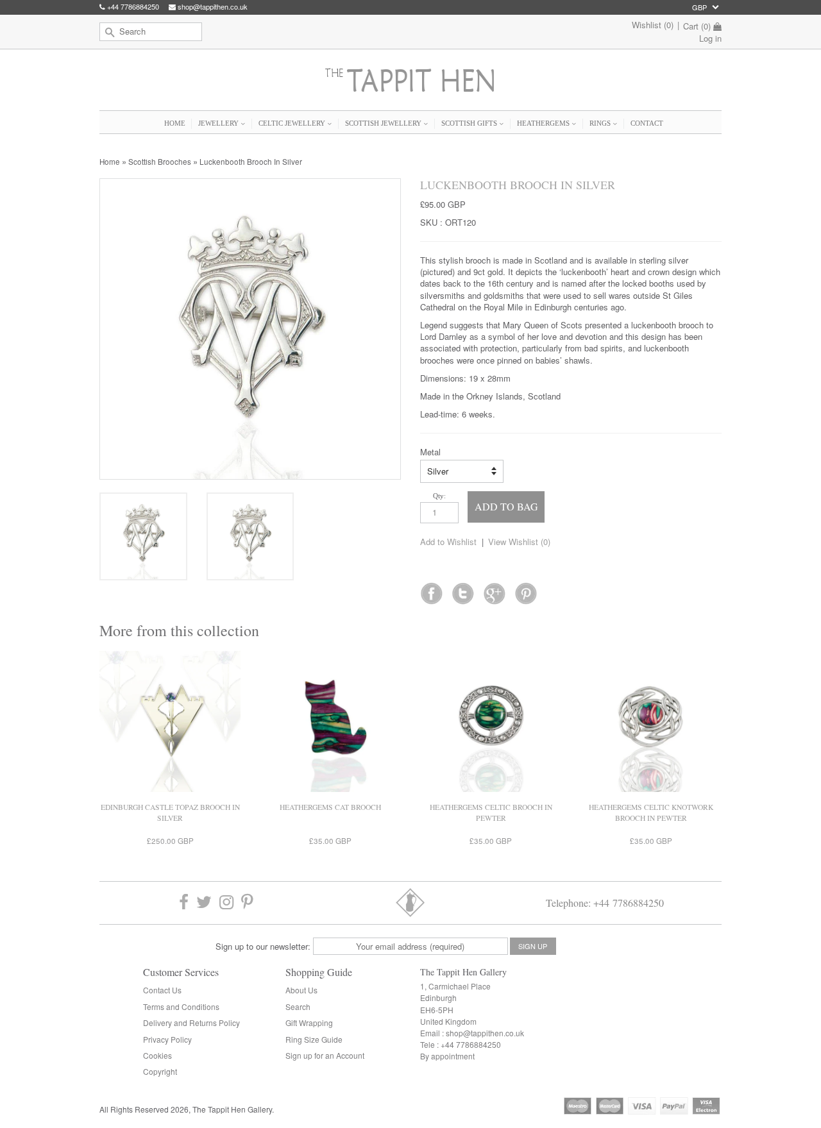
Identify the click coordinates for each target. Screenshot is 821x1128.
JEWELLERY (219, 123)
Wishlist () (652, 25)
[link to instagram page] (226, 903)
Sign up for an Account (324, 1055)
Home (109, 161)
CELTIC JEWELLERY (292, 123)
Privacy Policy (167, 1039)
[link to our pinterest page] (247, 903)
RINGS (601, 123)
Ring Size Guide (314, 1039)
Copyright (160, 1071)
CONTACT (647, 123)
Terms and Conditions (181, 1006)
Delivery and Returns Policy (191, 1022)
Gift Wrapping (309, 1022)
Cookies (157, 1055)
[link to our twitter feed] (463, 589)
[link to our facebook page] (431, 589)
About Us (301, 989)
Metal (430, 452)
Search (297, 1006)
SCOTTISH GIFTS (470, 123)
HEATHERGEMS (544, 123)
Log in (710, 38)
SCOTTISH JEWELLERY (384, 123)
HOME (174, 123)
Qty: (439, 496)
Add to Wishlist (448, 541)
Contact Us (162, 989)
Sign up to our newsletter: (263, 946)
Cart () (697, 26)
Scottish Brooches (159, 161)
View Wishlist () (519, 541)
